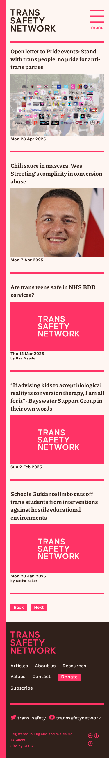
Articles (19, 665)
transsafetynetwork (78, 718)
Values (17, 676)
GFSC (28, 746)
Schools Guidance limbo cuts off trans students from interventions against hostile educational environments (54, 505)
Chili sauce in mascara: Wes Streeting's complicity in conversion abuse (56, 173)
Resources (74, 665)
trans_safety (31, 718)
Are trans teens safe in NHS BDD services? (53, 291)
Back (19, 607)
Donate (69, 676)
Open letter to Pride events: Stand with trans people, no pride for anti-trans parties (55, 59)
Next (39, 607)
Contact (41, 676)
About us (45, 665)
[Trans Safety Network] (33, 20)
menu (97, 27)
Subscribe (21, 688)
